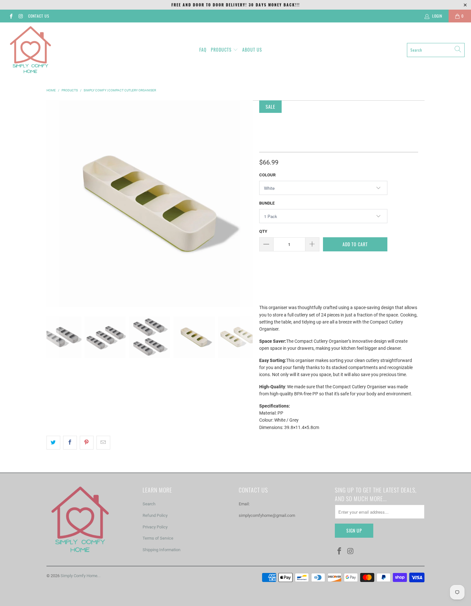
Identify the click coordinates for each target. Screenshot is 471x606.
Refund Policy (155, 515)
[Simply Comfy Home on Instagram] (20, 16)
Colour (267, 175)
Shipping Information (161, 549)
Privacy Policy (155, 527)
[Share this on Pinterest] (87, 442)
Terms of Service (158, 538)
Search (149, 503)
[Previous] (52, 203)
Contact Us (38, 16)
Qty (263, 231)
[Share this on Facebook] (70, 442)
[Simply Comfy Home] (30, 50)
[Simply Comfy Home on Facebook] (10, 16)
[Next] (246, 203)
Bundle (267, 203)
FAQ (203, 49)
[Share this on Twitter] (53, 442)
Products (221, 49)
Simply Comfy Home (79, 575)
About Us (252, 49)
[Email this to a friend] (103, 442)
